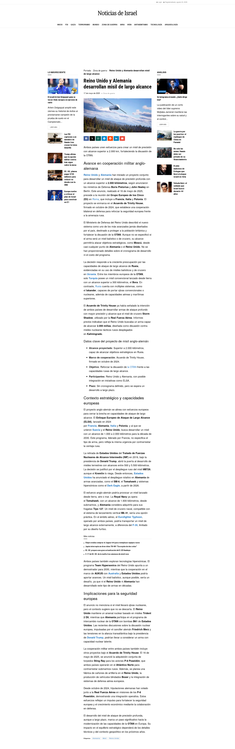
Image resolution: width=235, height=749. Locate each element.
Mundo (96, 24)
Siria (122, 24)
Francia (92, 425)
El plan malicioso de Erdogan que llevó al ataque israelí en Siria (180, 171)
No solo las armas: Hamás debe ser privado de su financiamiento (180, 154)
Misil (104, 738)
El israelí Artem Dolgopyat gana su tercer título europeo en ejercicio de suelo (62, 100)
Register (168, 2)
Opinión (162, 91)
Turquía (93, 278)
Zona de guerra (109, 24)
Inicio (60, 24)
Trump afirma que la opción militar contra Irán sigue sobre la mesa (70, 159)
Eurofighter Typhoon (130, 517)
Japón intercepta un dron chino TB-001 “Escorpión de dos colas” (111, 546)
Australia (113, 573)
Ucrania (91, 274)
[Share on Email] (122, 138)
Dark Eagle (113, 485)
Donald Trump (95, 637)
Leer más (54, 127)
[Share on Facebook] (86, 138)
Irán (129, 24)
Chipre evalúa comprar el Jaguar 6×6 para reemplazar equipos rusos (112, 543)
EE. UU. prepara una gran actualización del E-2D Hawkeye (107, 550)
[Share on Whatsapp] (98, 138)
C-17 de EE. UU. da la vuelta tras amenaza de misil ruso (107, 554)
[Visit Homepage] (117, 13)
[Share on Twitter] (92, 138)
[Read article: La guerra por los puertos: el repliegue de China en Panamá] (164, 135)
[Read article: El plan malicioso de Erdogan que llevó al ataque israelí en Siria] (164, 169)
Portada (87, 70)
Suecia (96, 429)
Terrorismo (84, 24)
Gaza (73, 24)
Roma (95, 199)
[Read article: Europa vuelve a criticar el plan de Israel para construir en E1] (55, 195)
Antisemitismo (141, 24)
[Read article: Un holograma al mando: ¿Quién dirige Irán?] (172, 86)
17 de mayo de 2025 (92, 93)
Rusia (98, 286)
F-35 (135, 525)
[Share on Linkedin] (116, 138)
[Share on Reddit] (110, 138)
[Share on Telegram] (104, 138)
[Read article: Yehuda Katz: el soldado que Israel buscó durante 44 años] (164, 187)
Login (160, 2)
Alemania (106, 175)
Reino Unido (91, 175)
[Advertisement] (117, 48)
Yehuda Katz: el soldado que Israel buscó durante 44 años (180, 188)
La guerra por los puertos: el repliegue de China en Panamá (180, 136)
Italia (113, 425)
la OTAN (131, 367)
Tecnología (156, 24)
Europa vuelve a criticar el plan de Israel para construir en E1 (70, 196)
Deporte (53, 91)
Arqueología (171, 24)
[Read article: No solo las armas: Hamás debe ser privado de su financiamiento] (164, 152)
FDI (66, 24)
